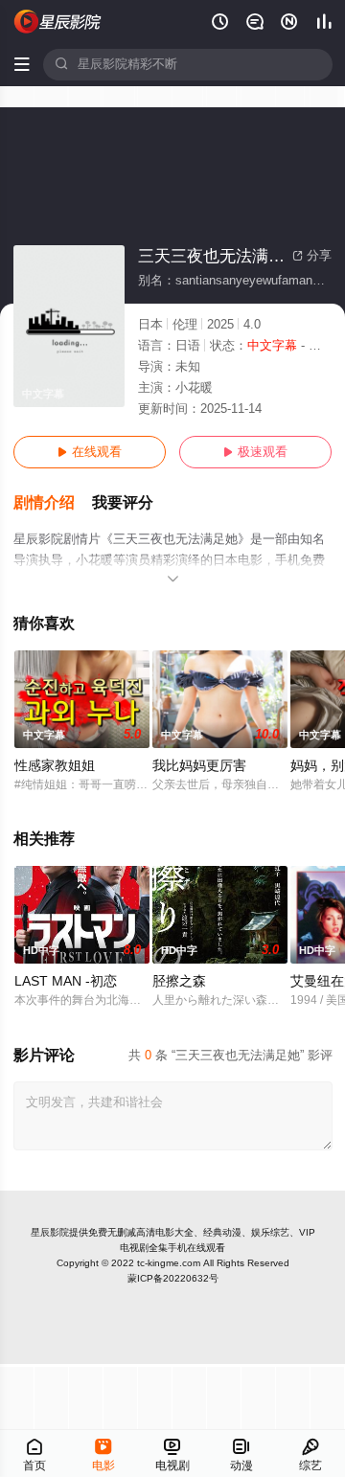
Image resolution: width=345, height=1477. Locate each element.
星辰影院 (50, 1232)
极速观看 (255, 452)
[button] (52, 503)
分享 (312, 255)
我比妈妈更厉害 (199, 766)
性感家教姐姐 (54, 766)
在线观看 (90, 452)
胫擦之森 (179, 981)
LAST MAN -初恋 (65, 981)
